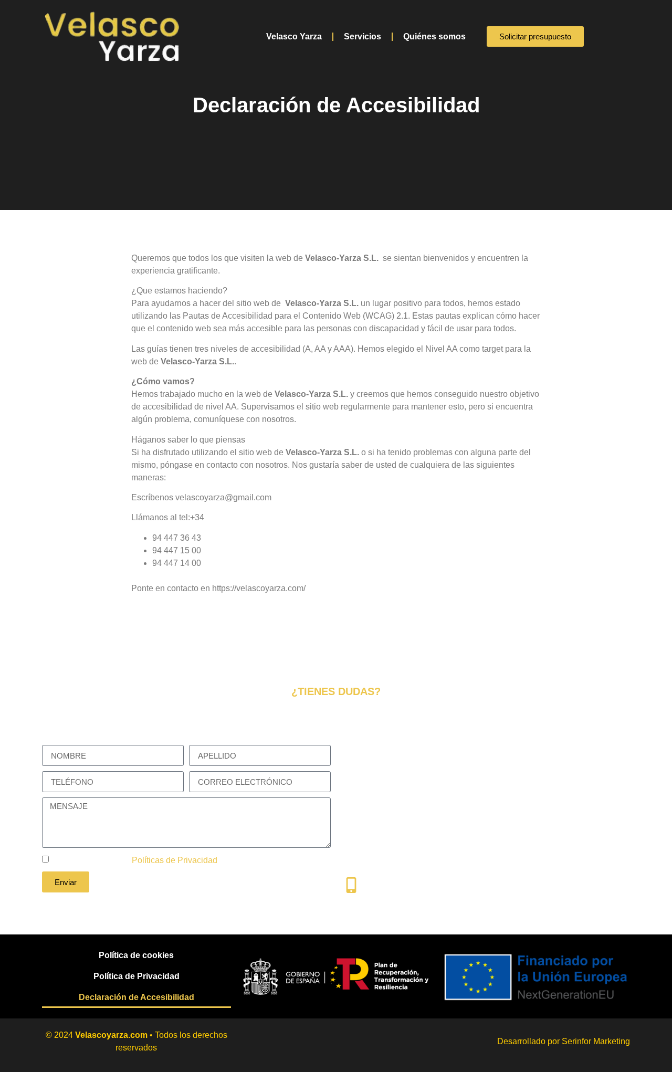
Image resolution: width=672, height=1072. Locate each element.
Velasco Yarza (294, 36)
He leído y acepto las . (135, 860)
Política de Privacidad (136, 976)
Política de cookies (136, 955)
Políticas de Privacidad (174, 860)
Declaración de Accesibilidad (136, 997)
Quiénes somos (434, 36)
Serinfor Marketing (596, 1041)
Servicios (362, 36)
